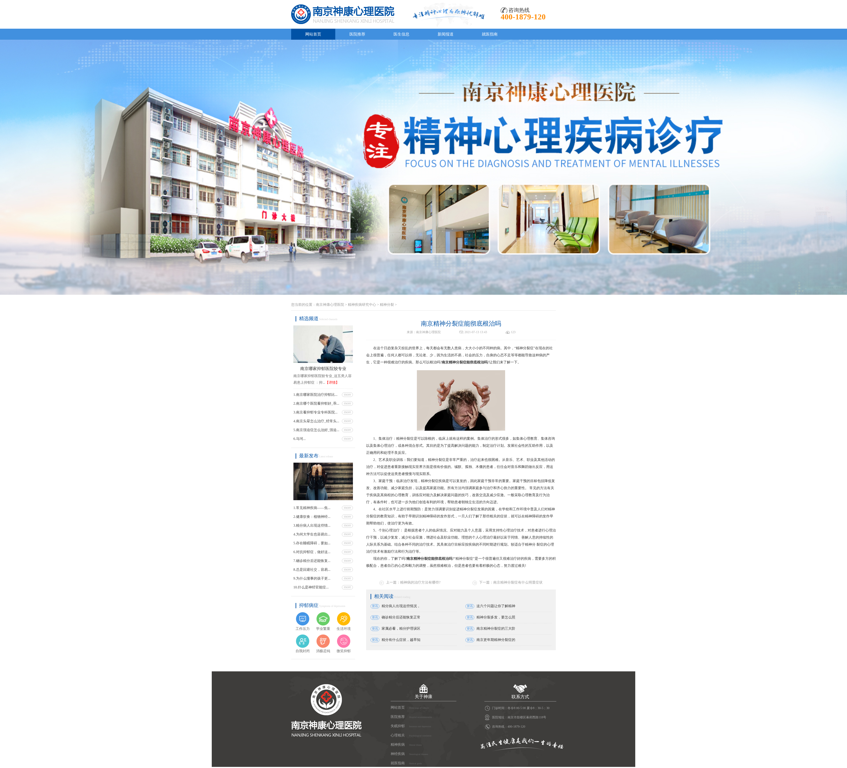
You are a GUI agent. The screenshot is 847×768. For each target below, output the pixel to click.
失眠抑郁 (411, 726)
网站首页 (313, 34)
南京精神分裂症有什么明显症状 (518, 582)
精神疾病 (406, 744)
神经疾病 (409, 754)
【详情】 (332, 382)
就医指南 (490, 34)
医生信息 (401, 34)
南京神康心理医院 (330, 304)
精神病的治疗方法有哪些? (420, 582)
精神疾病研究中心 (362, 304)
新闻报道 (445, 34)
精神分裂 (387, 304)
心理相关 (411, 735)
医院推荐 (357, 34)
